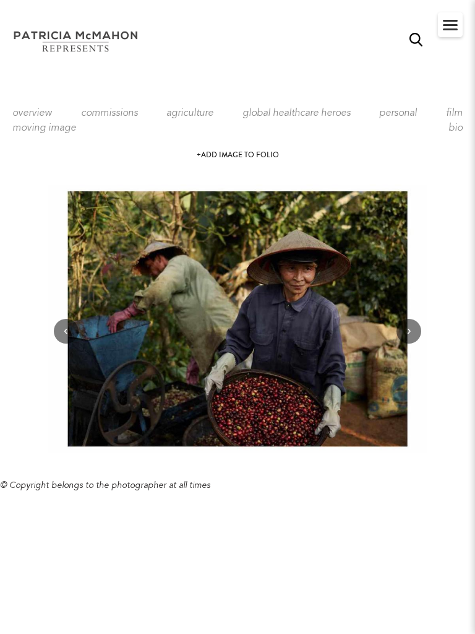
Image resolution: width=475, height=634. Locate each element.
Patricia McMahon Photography (76, 42)
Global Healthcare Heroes (296, 113)
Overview (32, 113)
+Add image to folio (238, 155)
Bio (455, 128)
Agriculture (189, 113)
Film (454, 113)
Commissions (109, 113)
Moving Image (44, 128)
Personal (398, 113)
